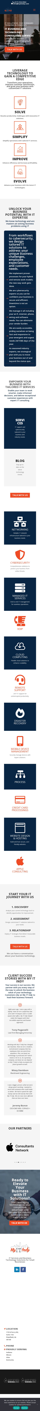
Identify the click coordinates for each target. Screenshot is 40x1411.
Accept (16, 1408)
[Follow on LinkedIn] (17, 1269)
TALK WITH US (20, 946)
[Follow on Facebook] (23, 1269)
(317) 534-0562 (20, 2)
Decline (24, 1408)
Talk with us (14, 49)
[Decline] (37, 1404)
